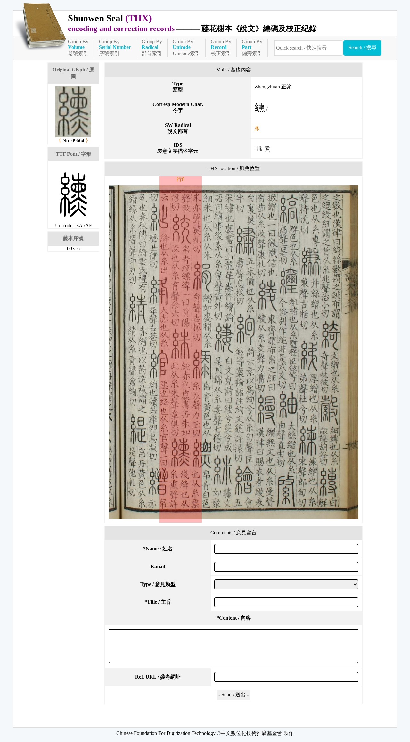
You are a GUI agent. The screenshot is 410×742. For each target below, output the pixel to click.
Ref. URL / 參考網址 (158, 677)
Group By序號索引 (115, 47)
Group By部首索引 (152, 47)
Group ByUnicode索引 (186, 47)
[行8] (233, 352)
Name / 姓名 (158, 548)
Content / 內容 (234, 618)
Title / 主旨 (157, 602)
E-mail (158, 566)
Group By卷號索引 (78, 47)
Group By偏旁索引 (252, 47)
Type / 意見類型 (158, 584)
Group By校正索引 (221, 47)
